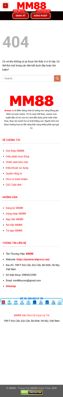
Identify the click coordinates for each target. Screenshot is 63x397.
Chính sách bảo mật (17, 162)
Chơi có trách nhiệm (17, 179)
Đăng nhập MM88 (16, 213)
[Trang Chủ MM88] (31, 5)
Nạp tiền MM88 (14, 219)
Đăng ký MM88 (14, 208)
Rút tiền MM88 (14, 224)
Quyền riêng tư (14, 173)
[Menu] (5, 6)
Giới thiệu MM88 (15, 150)
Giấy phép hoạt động (17, 156)
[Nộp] (57, 78)
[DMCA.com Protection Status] (31, 392)
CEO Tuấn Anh (13, 184)
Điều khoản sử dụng (17, 167)
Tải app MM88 (14, 230)
